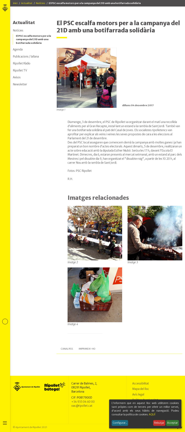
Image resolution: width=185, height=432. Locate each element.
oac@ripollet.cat (81, 405)
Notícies (40, 3)
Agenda (18, 49)
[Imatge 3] (155, 233)
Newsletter (20, 84)
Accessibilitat (140, 383)
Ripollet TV (20, 70)
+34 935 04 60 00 (83, 401)
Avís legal (138, 394)
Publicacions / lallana (26, 56)
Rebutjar (159, 422)
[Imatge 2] (95, 233)
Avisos (17, 77)
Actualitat (26, 3)
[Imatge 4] (95, 294)
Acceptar (172, 422)
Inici (15, 3)
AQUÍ (152, 414)
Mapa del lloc (140, 389)
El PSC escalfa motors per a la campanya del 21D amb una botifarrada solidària (33, 39)
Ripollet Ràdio (21, 63)
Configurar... (120, 422)
